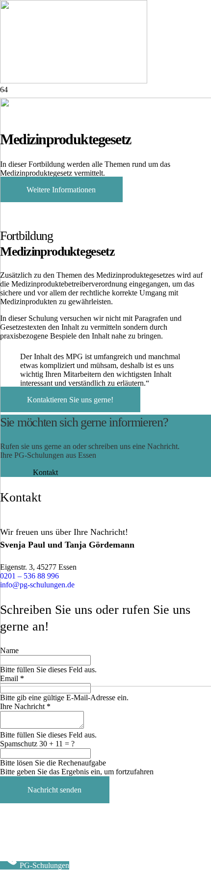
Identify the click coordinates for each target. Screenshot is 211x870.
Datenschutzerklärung (73, 836)
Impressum (17, 836)
